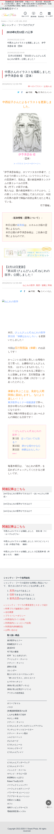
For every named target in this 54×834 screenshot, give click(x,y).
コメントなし (46, 291)
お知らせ (48, 86)
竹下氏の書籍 (12, 652)
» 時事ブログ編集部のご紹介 (17, 608)
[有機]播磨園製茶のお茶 (17, 711)
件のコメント (45, 92)
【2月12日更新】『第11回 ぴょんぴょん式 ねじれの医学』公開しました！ (26, 57)
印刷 (30, 92)
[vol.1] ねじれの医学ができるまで (18, 511)
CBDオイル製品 (13, 800)
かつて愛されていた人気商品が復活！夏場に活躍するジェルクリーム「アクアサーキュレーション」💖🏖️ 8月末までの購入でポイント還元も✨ (28, 4)
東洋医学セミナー (14, 640)
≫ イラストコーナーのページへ (27, 163)
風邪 (38, 285)
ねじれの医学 (29, 285)
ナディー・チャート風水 (17, 733)
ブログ (10, 21)
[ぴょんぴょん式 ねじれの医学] (27, 311)
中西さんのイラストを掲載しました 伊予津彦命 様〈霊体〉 (26, 44)
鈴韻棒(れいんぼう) (15, 777)
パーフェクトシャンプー (17, 785)
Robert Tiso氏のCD (15, 781)
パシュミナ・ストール (16, 770)
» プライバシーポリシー (14, 616)
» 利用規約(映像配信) (13, 626)
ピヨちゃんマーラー (15, 766)
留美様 (20, 225)
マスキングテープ (14, 748)
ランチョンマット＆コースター (20, 730)
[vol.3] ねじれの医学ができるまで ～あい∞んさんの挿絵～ (26, 495)
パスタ (10, 707)
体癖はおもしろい (31, 449)
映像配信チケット (14, 644)
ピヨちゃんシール (14, 745)
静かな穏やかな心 (31, 446)
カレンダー (12, 670)
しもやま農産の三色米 (16, 715)
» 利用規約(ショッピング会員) (17, 623)
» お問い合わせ (10, 630)
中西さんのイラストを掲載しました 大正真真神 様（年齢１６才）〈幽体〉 (27, 553)
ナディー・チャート (15, 663)
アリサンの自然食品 (15, 693)
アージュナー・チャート (17, 659)
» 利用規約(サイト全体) (14, 619)
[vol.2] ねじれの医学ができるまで (18, 504)
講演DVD (11, 648)
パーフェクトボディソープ (18, 789)
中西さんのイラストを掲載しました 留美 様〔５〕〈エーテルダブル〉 (26, 532)
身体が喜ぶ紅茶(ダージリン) (19, 689)
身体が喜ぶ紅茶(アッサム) (18, 685)
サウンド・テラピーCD (17, 774)
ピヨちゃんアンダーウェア (18, 762)
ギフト (10, 804)
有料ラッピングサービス (17, 807)
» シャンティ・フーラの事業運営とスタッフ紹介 (26, 605)
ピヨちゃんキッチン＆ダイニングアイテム (25, 726)
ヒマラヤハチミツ (14, 682)
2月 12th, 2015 (21, 21)
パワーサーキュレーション (18, 792)
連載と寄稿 (47, 285)
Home (3, 21)
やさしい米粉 (12, 718)
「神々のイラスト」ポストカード (21, 678)
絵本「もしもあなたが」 (17, 655)
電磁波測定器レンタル (16, 811)
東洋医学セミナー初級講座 (22, 402)
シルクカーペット (14, 737)
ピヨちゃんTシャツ (15, 752)
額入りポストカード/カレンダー (20, 674)
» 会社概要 (8, 612)
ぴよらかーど (12, 741)
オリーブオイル (13, 703)
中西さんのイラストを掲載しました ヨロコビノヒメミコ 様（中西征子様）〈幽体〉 (26, 542)
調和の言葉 (12, 667)
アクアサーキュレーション (18, 796)
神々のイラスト (35, 86)
